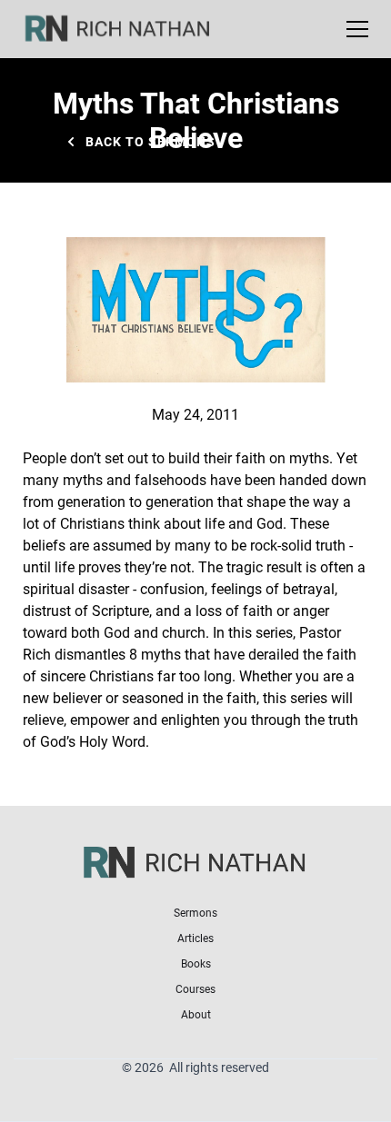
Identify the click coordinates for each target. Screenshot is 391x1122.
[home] (129, 29)
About (196, 1014)
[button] (354, 29)
